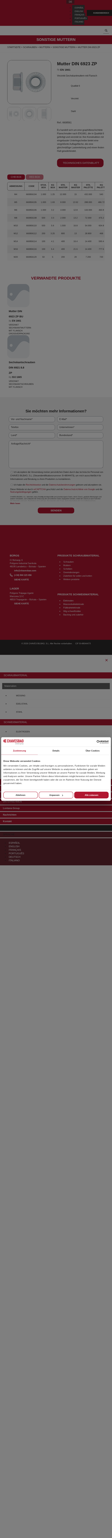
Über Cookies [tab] (93, 750)
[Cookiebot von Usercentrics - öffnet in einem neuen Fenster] (96, 742)
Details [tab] (56, 750)
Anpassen (54, 795)
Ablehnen (20, 795)
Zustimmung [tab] (19, 750)
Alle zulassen (91, 795)
